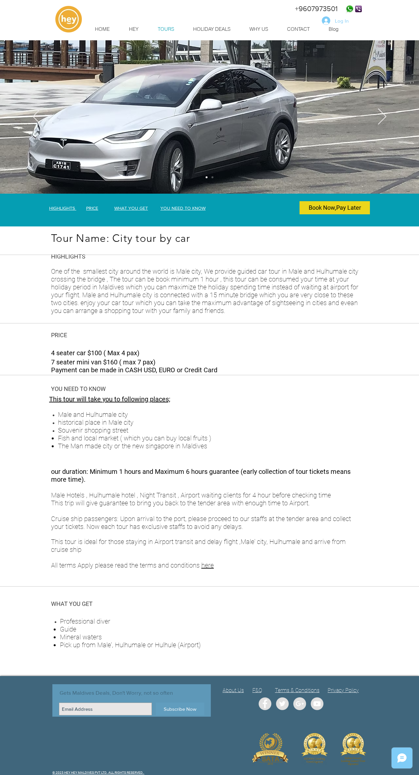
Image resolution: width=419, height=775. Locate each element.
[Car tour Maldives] (207, 177)
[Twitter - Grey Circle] (282, 703)
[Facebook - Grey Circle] (265, 703)
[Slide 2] (212, 177)
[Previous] (37, 117)
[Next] (382, 117)
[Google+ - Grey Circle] (299, 703)
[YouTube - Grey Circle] (317, 703)
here (207, 565)
